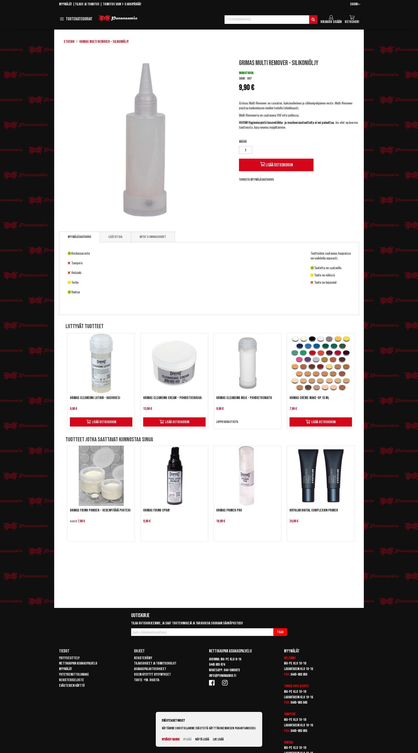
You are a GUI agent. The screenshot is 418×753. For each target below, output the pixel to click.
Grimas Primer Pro (229, 510)
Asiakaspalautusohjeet (150, 669)
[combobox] (270, 19)
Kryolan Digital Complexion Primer (314, 510)
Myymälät (65, 4)
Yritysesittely (69, 658)
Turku (288, 686)
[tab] (79, 237)
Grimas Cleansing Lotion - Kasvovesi (95, 398)
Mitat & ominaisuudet (153, 237)
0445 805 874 (217, 664)
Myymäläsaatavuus (79, 237)
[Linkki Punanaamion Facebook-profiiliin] (212, 682)
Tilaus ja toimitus (87, 4)
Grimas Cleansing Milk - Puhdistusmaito (244, 398)
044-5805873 (232, 670)
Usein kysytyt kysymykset (152, 674)
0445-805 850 (299, 674)
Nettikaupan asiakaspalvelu (78, 663)
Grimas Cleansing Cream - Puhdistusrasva (172, 398)
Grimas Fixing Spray (156, 510)
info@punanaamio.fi (222, 675)
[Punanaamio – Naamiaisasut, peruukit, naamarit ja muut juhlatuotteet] (117, 19)
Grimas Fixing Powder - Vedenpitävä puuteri (100, 510)
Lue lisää (218, 739)
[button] (355, 4)
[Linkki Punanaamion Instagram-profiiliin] (225, 682)
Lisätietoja (115, 237)
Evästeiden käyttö (72, 685)
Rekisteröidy (143, 658)
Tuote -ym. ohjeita (146, 680)
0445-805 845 (299, 702)
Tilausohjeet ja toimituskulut (155, 663)
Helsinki (289, 658)
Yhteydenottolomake (74, 674)
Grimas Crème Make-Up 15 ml (309, 398)
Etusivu (69, 41)
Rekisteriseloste (71, 680)
